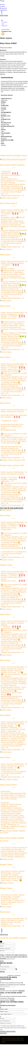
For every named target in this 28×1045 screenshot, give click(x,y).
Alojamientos (3, 10)
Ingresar (12, 1000)
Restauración (3, 8)
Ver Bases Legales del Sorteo (7, 1031)
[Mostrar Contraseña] (16, 969)
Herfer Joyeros (4, 22)
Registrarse (21, 990)
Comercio (2, 6)
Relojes (2, 24)
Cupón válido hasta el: (5, 1014)
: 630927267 (5, 941)
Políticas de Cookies (20, 1038)
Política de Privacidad (5, 1038)
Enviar (1, 961)
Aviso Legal (13, 1038)
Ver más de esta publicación (11, 508)
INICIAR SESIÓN (4, 15)
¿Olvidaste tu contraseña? (14, 975)
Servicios (2, 4)
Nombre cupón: (4, 1011)
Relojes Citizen (4, 25)
